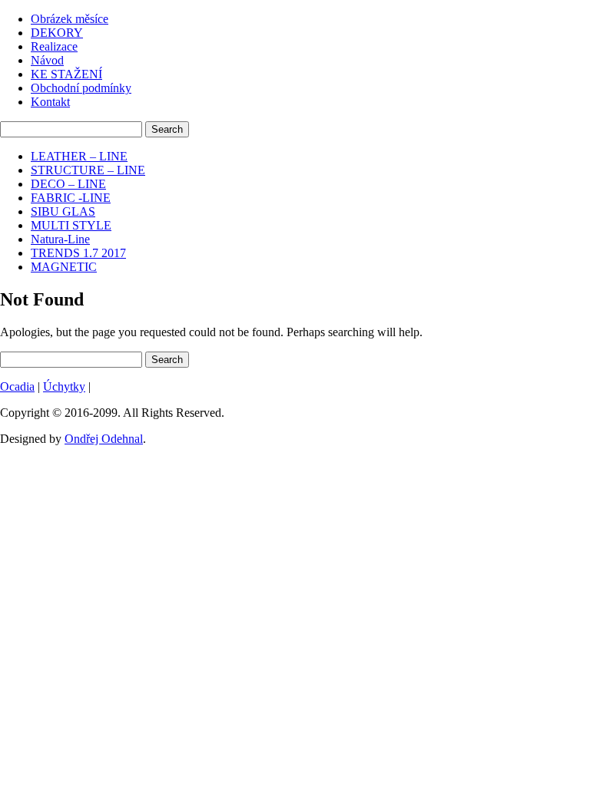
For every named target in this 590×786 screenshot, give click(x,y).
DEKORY (57, 32)
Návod (47, 60)
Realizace (54, 46)
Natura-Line (60, 239)
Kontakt (50, 101)
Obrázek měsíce (69, 18)
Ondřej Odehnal (104, 438)
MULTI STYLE (71, 225)
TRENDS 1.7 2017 (78, 252)
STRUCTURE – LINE (88, 170)
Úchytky (64, 386)
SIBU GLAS (63, 211)
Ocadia (17, 386)
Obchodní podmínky (81, 87)
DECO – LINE (68, 183)
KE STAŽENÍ (66, 74)
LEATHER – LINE (79, 156)
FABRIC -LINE (71, 197)
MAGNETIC (64, 266)
